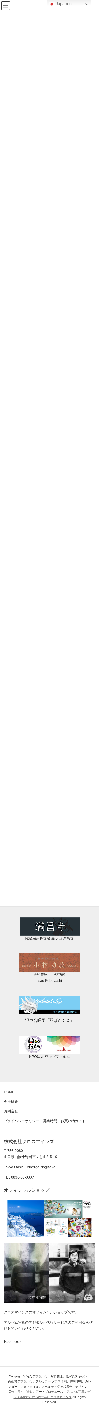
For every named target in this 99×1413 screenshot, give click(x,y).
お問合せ (11, 1111)
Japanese (64, 4)
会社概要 (11, 1102)
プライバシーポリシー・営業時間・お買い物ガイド (45, 1121)
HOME (9, 1092)
